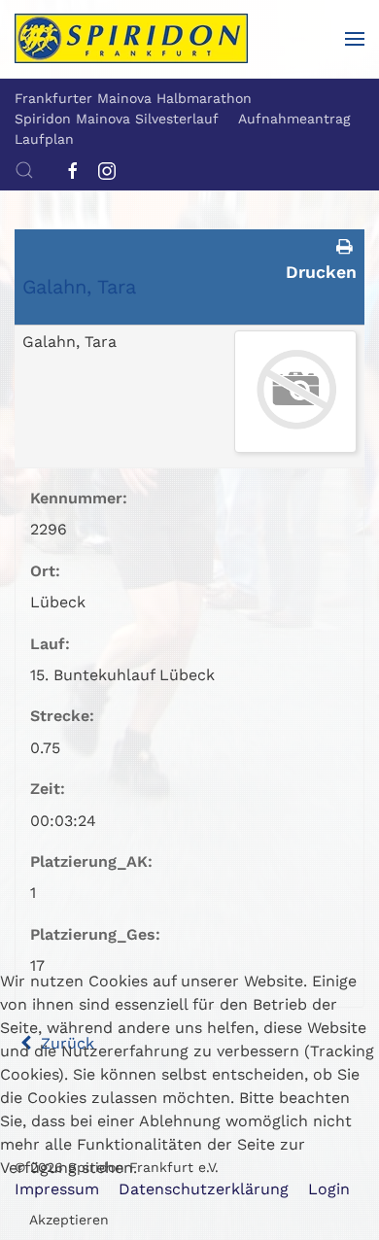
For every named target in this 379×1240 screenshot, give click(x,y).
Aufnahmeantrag (294, 118)
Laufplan (44, 139)
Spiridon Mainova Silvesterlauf (117, 118)
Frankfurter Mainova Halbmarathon (133, 98)
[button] (354, 39)
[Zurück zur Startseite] (131, 39)
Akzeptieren (69, 1219)
